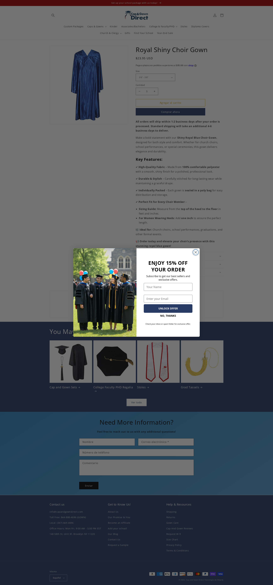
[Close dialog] (195, 252)
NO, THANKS (168, 315)
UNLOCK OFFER (168, 308)
